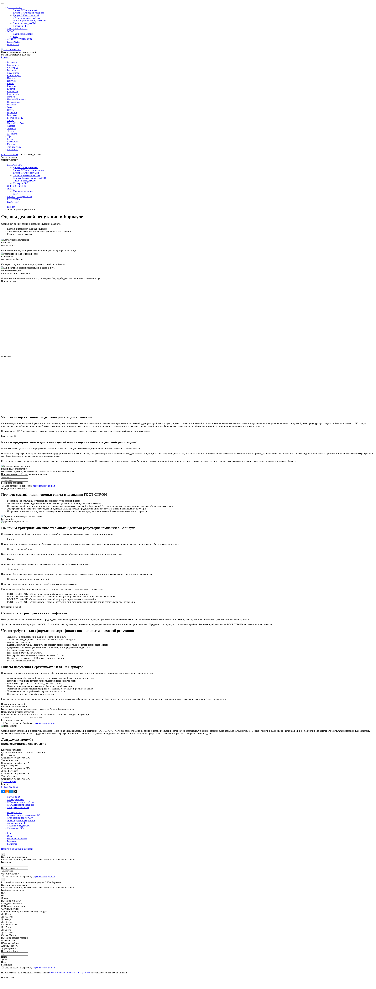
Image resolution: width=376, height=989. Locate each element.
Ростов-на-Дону (15, 118)
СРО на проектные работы (20, 802)
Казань (10, 83)
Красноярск (13, 94)
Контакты (12, 844)
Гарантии (12, 841)
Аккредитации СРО (17, 823)
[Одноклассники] (7, 791)
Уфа (9, 136)
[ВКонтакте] (3, 791)
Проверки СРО (14, 812)
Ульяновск (12, 133)
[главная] (11, 49)
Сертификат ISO (15, 828)
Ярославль (12, 149)
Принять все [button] (7, 977)
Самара (10, 120)
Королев (11, 89)
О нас (10, 836)
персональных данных (44, 486)
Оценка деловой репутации (21, 820)
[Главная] (8, 781)
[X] (15, 791)
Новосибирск (14, 102)
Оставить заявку (9, 160)
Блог (9, 833)
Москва (11, 96)
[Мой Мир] (11, 791)
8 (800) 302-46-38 (9, 787)
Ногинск (11, 104)
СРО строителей (15, 799)
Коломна (11, 86)
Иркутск (11, 81)
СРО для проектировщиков (21, 805)
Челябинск (12, 141)
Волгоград (12, 67)
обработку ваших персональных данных (69, 972)
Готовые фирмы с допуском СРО (23, 815)
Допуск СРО (13, 797)
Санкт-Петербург (15, 123)
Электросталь (14, 147)
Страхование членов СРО (20, 817)
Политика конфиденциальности (17, 849)
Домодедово (13, 73)
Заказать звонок (9, 157)
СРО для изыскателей (18, 807)
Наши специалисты (17, 838)
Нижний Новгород (16, 99)
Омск (9, 107)
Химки (10, 139)
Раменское (12, 115)
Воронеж (11, 70)
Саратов (11, 126)
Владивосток (13, 65)
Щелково (11, 144)
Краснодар (12, 91)
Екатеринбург (14, 75)
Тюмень (11, 131)
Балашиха (12, 62)
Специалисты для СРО (18, 825)
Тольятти (11, 128)
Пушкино (12, 112)
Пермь (10, 110)
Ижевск (11, 78)
